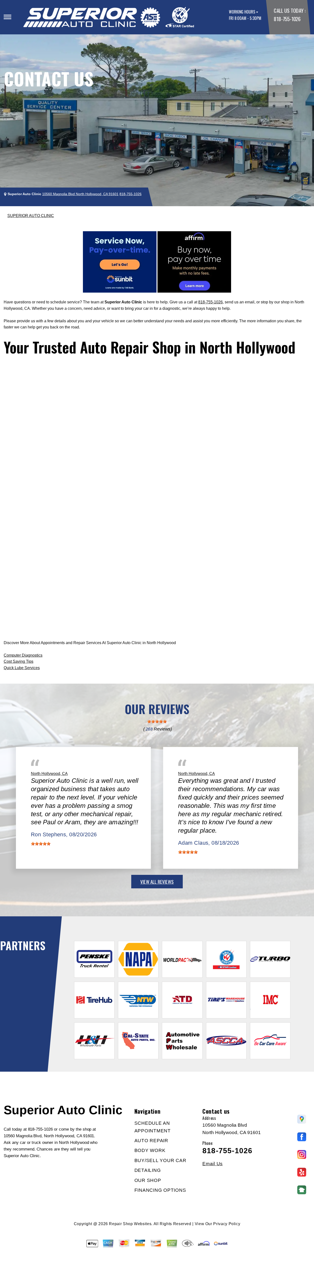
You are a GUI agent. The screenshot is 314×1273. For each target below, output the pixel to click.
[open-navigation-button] (7, 17)
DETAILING (147, 1170)
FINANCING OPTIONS (160, 1190)
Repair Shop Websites (130, 1224)
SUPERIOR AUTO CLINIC (30, 216)
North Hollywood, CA (49, 774)
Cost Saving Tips (18, 661)
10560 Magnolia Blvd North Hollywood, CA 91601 (80, 194)
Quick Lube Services (22, 668)
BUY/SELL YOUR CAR (160, 1160)
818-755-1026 (287, 19)
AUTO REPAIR (151, 1140)
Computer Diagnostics (23, 655)
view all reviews (157, 881)
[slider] (157, 721)
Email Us (212, 1163)
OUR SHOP (147, 1180)
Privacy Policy (226, 1224)
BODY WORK (150, 1150)
